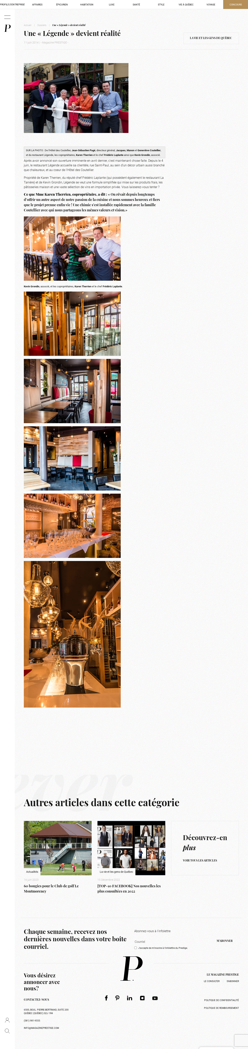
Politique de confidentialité (221, 1000)
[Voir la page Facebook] (106, 997)
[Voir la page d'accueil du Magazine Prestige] (131, 968)
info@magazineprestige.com (41, 1027)
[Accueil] (7, 28)
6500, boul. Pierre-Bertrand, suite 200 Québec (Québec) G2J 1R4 (46, 1011)
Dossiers (41, 25)
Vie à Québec (186, 4)
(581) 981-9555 (32, 1020)
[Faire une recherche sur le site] (7, 1030)
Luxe (112, 4)
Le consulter (212, 981)
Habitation (86, 4)
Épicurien (62, 4)
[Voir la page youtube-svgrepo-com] (155, 998)
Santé (136, 4)
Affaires (37, 4)
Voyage (211, 4)
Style (161, 4)
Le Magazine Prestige (223, 974)
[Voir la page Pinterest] (117, 997)
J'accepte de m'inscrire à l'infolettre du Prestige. (163, 947)
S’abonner (233, 981)
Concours (236, 4)
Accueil (27, 25)
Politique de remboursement (221, 1007)
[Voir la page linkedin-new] (129, 997)
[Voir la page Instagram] (142, 997)
